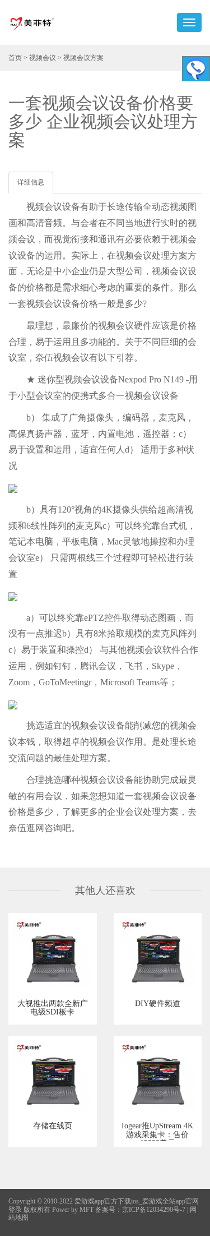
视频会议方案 (83, 58)
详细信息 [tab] (30, 182)
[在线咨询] (196, 68)
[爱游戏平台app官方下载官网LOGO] (31, 22)
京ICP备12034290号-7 (153, 1210)
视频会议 (42, 58)
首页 (15, 58)
